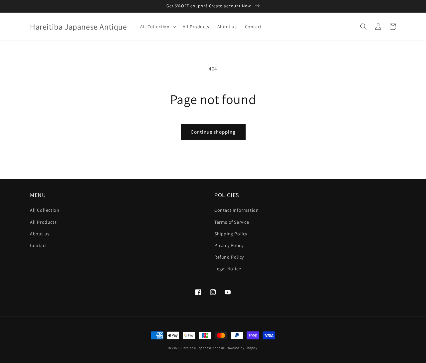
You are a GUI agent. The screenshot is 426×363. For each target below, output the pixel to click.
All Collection (44, 210)
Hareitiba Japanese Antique (203, 348)
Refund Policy (229, 257)
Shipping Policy (230, 234)
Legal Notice (227, 269)
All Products (43, 222)
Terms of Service (231, 222)
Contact (38, 245)
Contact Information (236, 210)
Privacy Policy (228, 245)
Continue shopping (213, 132)
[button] (157, 27)
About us (40, 234)
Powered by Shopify (242, 348)
